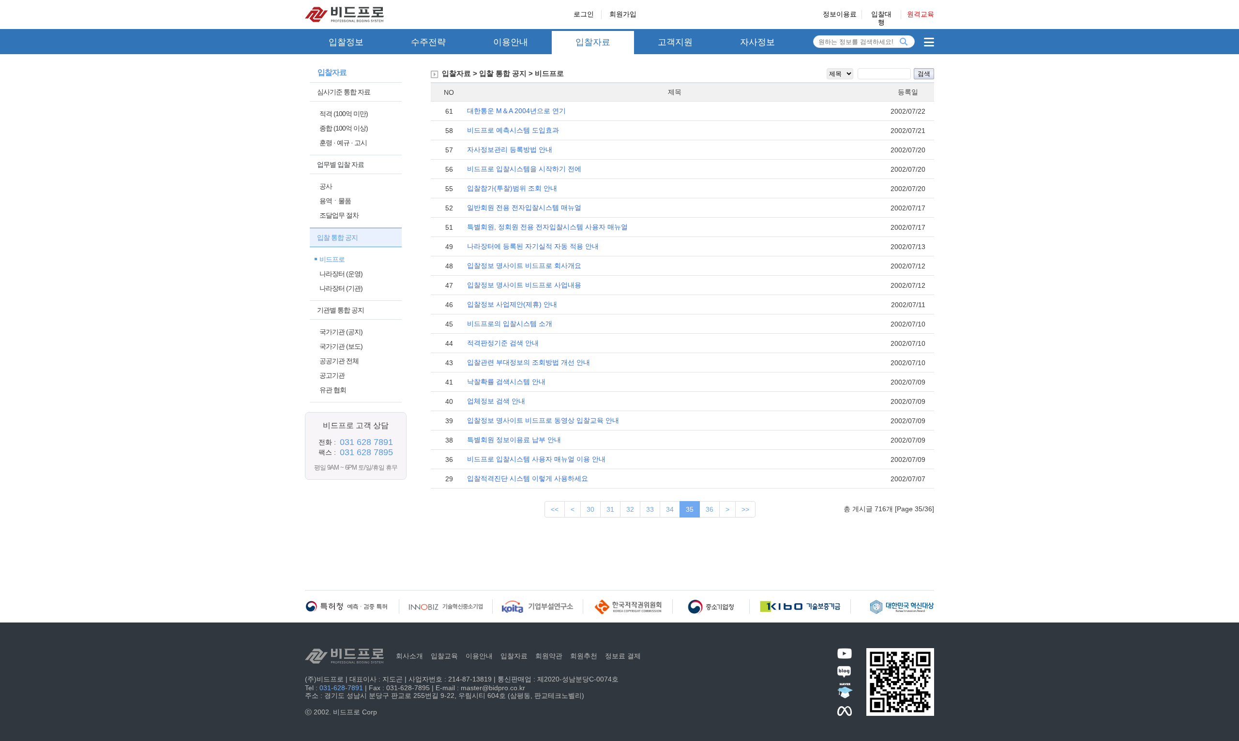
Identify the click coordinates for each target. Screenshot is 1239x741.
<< (555, 509)
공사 (325, 186)
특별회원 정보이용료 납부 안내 (514, 440)
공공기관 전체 (339, 361)
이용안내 (510, 42)
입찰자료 (592, 42)
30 (590, 509)
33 (650, 509)
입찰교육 (444, 656)
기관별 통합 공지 (340, 310)
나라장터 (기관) (341, 288)
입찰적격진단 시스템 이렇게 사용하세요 (527, 478)
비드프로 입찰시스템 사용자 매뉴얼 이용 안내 (536, 459)
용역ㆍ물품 (335, 201)
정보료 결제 (623, 656)
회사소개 (409, 656)
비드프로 (332, 259)
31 (610, 509)
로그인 (584, 14)
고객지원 (675, 42)
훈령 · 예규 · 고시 (343, 143)
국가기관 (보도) (341, 346)
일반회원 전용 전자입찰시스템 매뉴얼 (524, 207)
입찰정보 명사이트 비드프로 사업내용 (524, 285)
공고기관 (332, 375)
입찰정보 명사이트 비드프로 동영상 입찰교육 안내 (543, 420)
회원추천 (583, 656)
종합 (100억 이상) (343, 128)
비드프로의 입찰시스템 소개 (509, 323)
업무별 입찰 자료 (340, 164)
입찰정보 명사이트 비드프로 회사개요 (524, 265)
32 (630, 509)
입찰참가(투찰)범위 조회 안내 (512, 188)
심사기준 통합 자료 (343, 92)
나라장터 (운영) (341, 274)
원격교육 (920, 14)
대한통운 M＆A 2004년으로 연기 (516, 111)
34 (670, 509)
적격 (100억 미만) (343, 114)
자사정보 (757, 42)
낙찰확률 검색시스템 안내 (506, 381)
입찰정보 (346, 42)
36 (709, 509)
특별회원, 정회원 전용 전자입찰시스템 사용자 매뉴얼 (547, 227)
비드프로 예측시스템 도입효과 (513, 130)
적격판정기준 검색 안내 (503, 343)
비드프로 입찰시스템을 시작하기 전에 (524, 169)
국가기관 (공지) (341, 332)
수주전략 (428, 42)
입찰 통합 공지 (337, 237)
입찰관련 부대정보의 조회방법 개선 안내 (528, 362)
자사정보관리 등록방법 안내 (509, 149)
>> (745, 509)
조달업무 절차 (339, 215)
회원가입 (622, 14)
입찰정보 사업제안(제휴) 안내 (512, 304)
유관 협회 (332, 390)
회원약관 (548, 656)
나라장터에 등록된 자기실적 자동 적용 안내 (533, 246)
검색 (924, 73)
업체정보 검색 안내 (496, 401)
